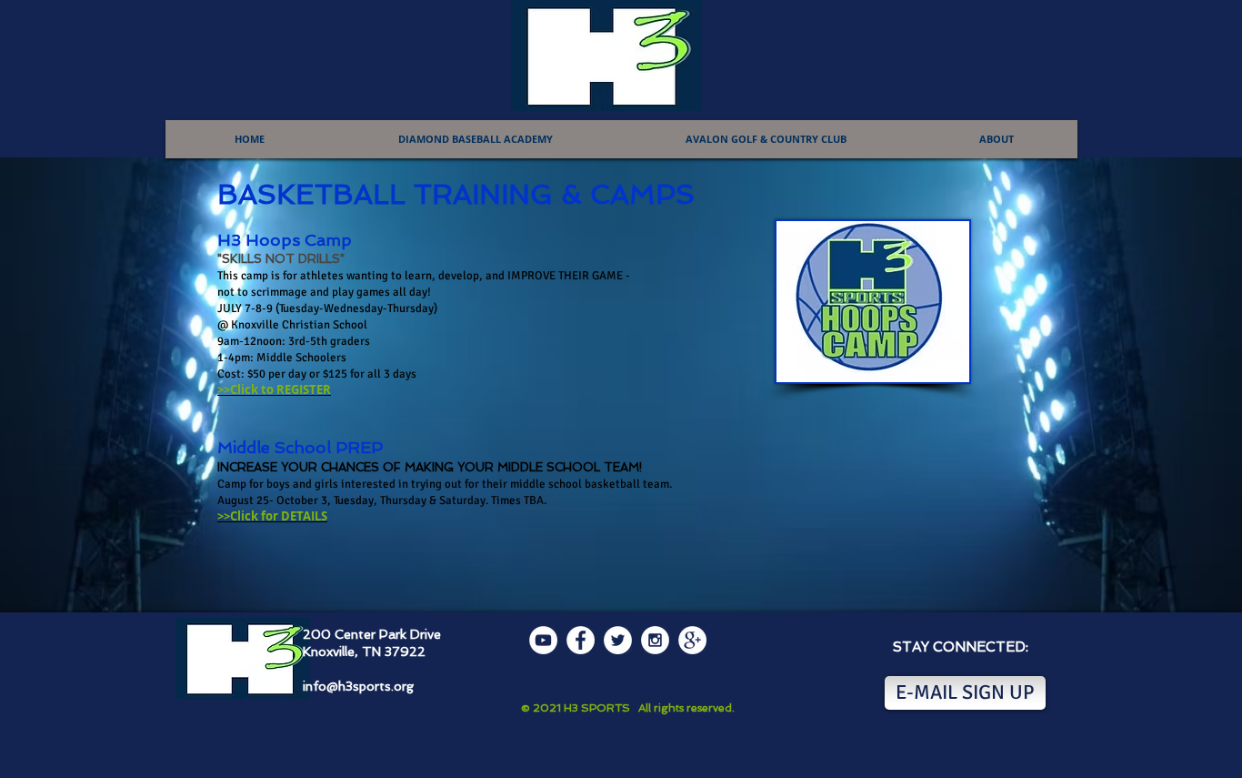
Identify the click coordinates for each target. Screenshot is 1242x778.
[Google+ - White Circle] (692, 640)
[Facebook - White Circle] (580, 640)
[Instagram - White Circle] (655, 640)
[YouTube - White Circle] (543, 640)
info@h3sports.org (358, 686)
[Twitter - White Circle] (618, 640)
